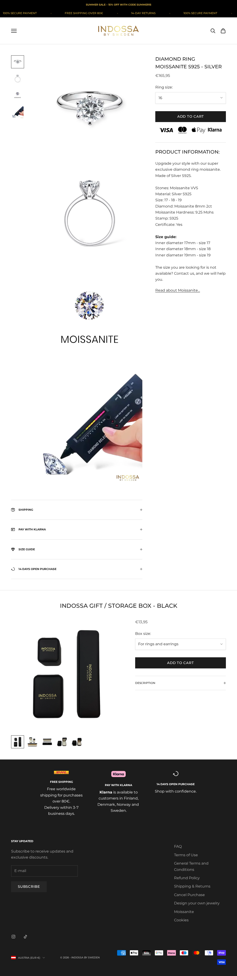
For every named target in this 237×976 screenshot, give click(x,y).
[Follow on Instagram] (13, 936)
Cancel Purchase (189, 895)
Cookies (181, 920)
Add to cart (190, 116)
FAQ (178, 846)
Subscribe (29, 886)
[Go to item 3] (17, 95)
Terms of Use (186, 855)
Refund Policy (187, 878)
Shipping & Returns (192, 886)
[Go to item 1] (17, 61)
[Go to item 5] (76, 741)
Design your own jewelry (197, 903)
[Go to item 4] (17, 113)
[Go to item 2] (17, 78)
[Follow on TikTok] (25, 936)
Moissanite (184, 912)
